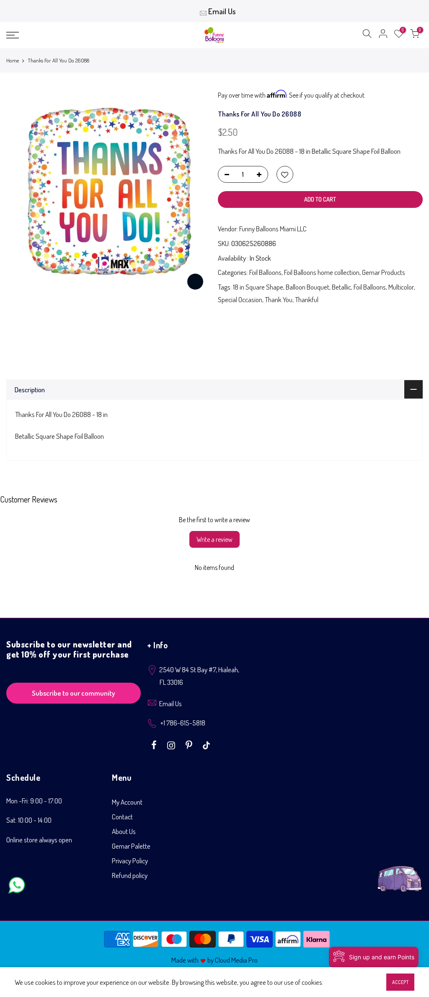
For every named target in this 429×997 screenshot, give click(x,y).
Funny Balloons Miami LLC (273, 228)
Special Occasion (240, 299)
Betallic (341, 286)
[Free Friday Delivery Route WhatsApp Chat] (400, 872)
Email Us (222, 11)
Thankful (306, 299)
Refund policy (129, 875)
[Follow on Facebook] (155, 744)
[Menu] (73, 35)
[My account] (383, 35)
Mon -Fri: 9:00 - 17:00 (34, 800)
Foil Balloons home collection (321, 272)
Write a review (214, 539)
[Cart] (414, 35)
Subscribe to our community (73, 693)
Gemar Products (383, 272)
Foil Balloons (265, 272)
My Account (127, 802)
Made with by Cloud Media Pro (214, 960)
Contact (122, 816)
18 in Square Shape (258, 286)
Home (12, 60)
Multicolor (401, 286)
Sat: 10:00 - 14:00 (29, 820)
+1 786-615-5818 (182, 722)
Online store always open (39, 839)
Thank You (278, 299)
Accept (400, 982)
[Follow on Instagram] (172, 744)
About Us (124, 831)
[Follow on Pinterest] (190, 744)
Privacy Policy (130, 860)
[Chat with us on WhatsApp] (16, 887)
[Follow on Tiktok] (206, 744)
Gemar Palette (131, 846)
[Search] (367, 35)
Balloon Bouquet (307, 286)
